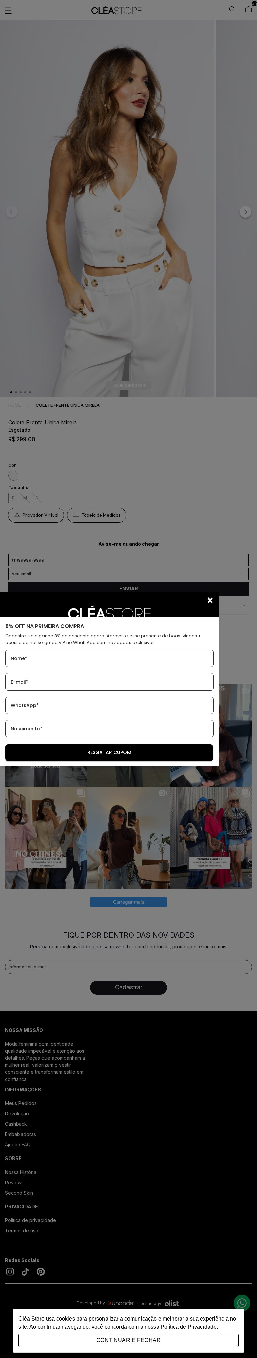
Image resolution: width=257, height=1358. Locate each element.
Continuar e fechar (128, 1340)
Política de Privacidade (189, 1327)
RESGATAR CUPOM (109, 752)
